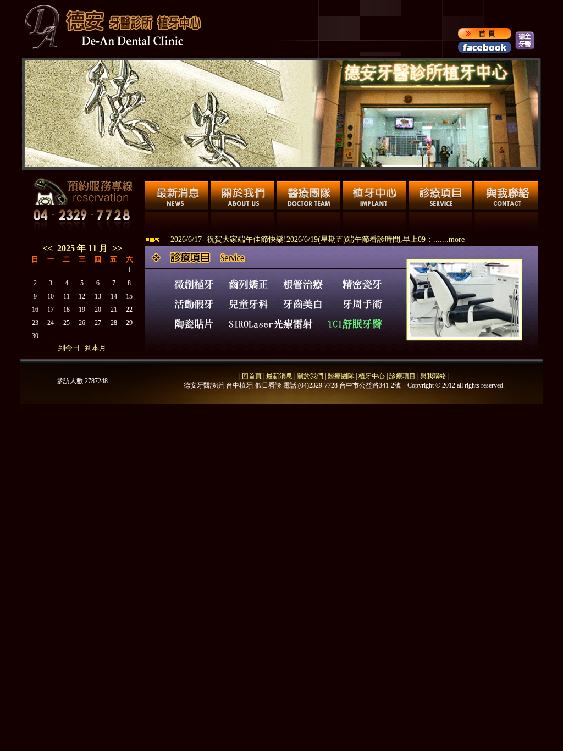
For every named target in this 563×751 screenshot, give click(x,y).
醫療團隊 (340, 376)
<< (48, 248)
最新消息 (279, 376)
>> (117, 248)
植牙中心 (371, 376)
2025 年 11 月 (84, 248)
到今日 (69, 347)
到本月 (95, 347)
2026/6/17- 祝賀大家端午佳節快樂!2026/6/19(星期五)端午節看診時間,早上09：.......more (317, 239)
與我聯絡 (433, 376)
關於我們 (309, 376)
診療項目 (402, 376)
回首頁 (252, 376)
